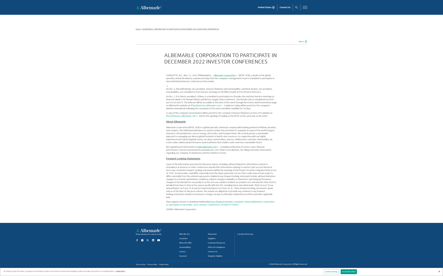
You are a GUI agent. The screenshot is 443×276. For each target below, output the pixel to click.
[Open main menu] (305, 7)
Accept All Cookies (349, 272)
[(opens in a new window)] (167, 85)
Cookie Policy (120, 271)
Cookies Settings (331, 272)
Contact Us (285, 7)
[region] (221, 272)
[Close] (439, 271)
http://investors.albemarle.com (205, 105)
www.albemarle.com (207, 146)
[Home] (149, 7)
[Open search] (296, 7)
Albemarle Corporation (224, 75)
